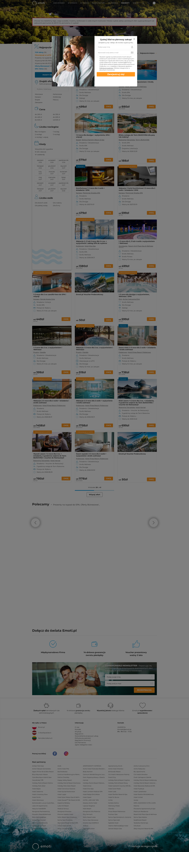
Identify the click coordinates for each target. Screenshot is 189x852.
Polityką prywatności (106, 68)
